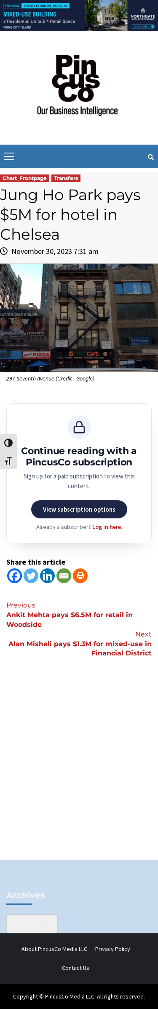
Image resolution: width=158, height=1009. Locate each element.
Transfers (66, 178)
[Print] (80, 575)
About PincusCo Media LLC (54, 949)
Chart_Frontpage (25, 178)
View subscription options (79, 509)
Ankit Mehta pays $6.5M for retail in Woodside (69, 615)
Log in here (106, 527)
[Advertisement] (79, 773)
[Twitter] (31, 575)
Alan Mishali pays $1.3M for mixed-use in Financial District (80, 644)
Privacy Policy (112, 949)
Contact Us (75, 968)
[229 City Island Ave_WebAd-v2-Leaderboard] (79, 14)
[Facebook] (14, 575)
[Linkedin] (47, 575)
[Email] (63, 575)
